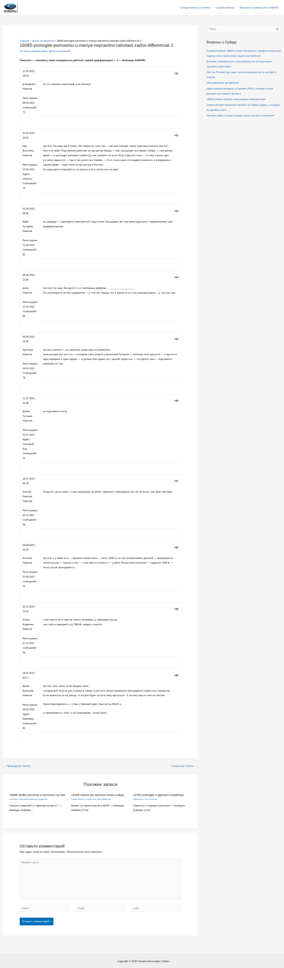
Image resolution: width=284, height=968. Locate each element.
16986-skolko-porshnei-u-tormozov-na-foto (37, 795)
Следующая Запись (184, 766)
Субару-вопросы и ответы (195, 7)
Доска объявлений (59, 51)
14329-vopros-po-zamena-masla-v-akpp (97, 795)
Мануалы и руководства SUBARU (259, 7)
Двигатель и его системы (145, 799)
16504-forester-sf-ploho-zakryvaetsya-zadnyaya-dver (236, 99)
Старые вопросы (225, 7)
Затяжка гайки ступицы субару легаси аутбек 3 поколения (240, 115)
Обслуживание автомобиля (222, 82)
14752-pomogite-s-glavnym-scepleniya (158, 795)
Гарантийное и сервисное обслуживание (91, 799)
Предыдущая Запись (17, 766)
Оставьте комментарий (33, 51)
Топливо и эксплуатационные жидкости (28, 799)
